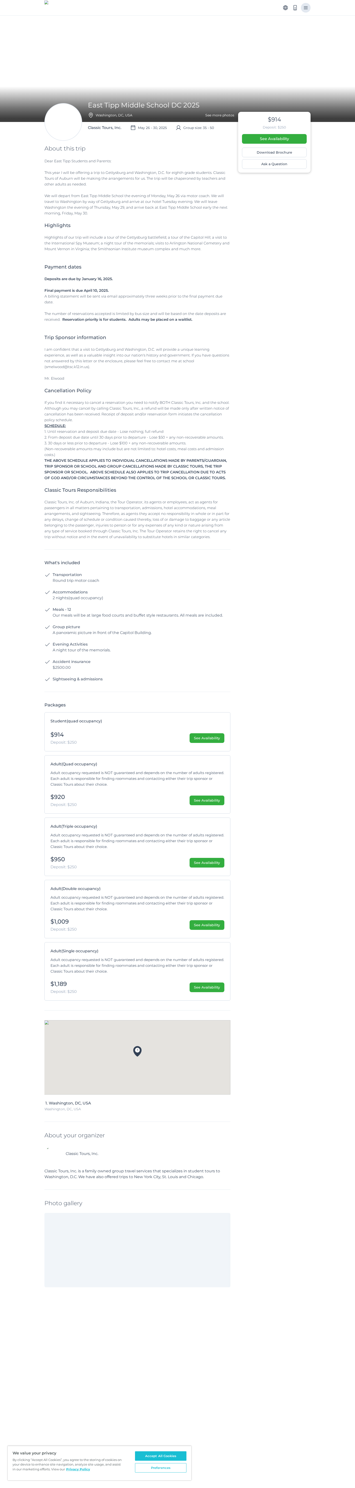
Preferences (160, 1468)
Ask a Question (274, 164)
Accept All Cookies (160, 1456)
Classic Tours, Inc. (82, 1153)
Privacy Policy (78, 1469)
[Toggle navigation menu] (306, 8)
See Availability (274, 138)
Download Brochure (274, 152)
